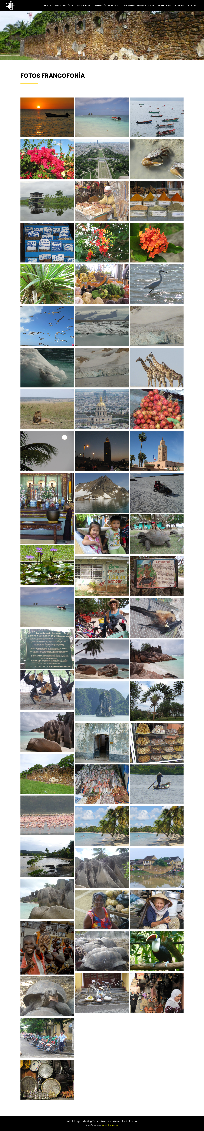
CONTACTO (193, 5)
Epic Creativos (110, 1125)
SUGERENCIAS (164, 5)
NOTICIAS (179, 5)
